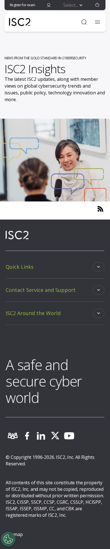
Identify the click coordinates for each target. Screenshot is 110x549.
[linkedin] (41, 436)
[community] (13, 436)
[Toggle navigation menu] (97, 22)
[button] (97, 5)
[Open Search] (84, 22)
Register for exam (22, 5)
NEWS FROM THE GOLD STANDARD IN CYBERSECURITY (45, 58)
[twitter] (55, 436)
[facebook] (27, 436)
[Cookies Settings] (8, 539)
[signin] (49, 5)
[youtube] (69, 436)
